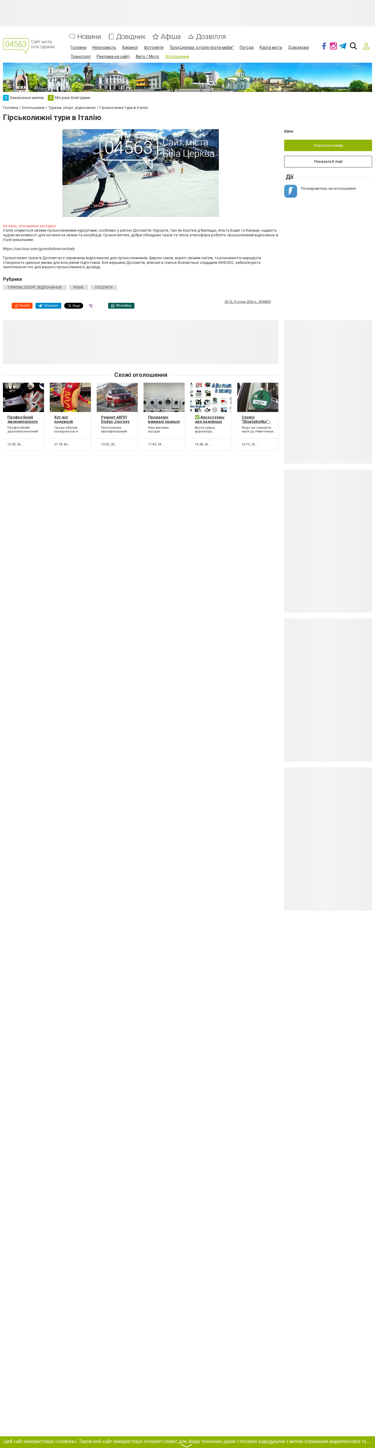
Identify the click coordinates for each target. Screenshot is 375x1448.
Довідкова (298, 47)
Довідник (131, 37)
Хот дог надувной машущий (63, 421)
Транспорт (81, 56)
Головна (78, 47)
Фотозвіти (153, 47)
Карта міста (271, 47)
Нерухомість (104, 47)
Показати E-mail (328, 161)
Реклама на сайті (113, 56)
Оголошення (177, 56)
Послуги (103, 287)
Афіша (171, 37)
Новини (89, 37)
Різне (78, 287)
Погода (247, 47)
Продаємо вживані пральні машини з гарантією (164, 424)
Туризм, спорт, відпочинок (35, 287)
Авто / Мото (147, 56)
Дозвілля (211, 37)
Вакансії (130, 47)
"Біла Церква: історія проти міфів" (201, 47)
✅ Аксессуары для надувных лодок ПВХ (209, 421)
